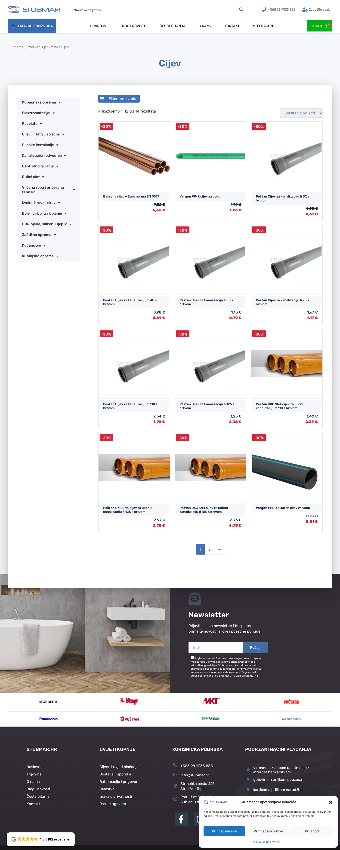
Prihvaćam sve (224, 831)
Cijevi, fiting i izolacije (41, 134)
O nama (205, 26)
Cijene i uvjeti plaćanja (119, 767)
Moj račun (263, 26)
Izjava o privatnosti (115, 796)
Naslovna (35, 767)
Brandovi (98, 26)
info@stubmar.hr (194, 775)
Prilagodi (312, 831)
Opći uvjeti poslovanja (266, 842)
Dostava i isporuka (115, 774)
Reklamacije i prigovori (118, 781)
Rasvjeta (29, 123)
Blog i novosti (133, 26)
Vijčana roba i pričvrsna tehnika (43, 189)
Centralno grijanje (38, 166)
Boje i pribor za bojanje (42, 213)
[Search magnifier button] (241, 9)
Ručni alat (31, 177)
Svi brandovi (291, 719)
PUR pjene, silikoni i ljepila (44, 224)
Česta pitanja (172, 26)
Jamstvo (106, 789)
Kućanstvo (31, 245)
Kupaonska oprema (39, 102)
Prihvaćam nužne (268, 831)
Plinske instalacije (38, 145)
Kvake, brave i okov (39, 203)
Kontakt (232, 26)
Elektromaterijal (36, 113)
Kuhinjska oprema (38, 256)
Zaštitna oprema (36, 234)
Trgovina (34, 774)
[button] (330, 802)
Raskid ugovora (112, 804)
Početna (17, 47)
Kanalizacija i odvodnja (42, 155)
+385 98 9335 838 (196, 766)
